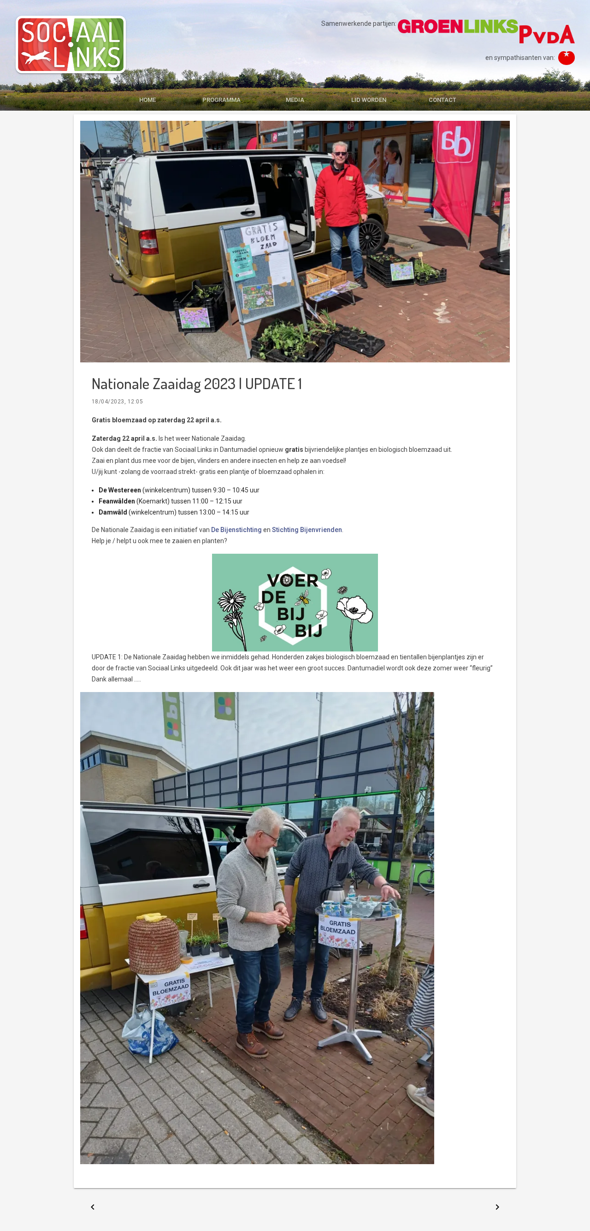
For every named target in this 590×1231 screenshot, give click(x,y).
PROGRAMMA (221, 99)
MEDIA (295, 99)
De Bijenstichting (236, 529)
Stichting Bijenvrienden (307, 529)
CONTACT (442, 99)
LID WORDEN (368, 99)
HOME (147, 99)
